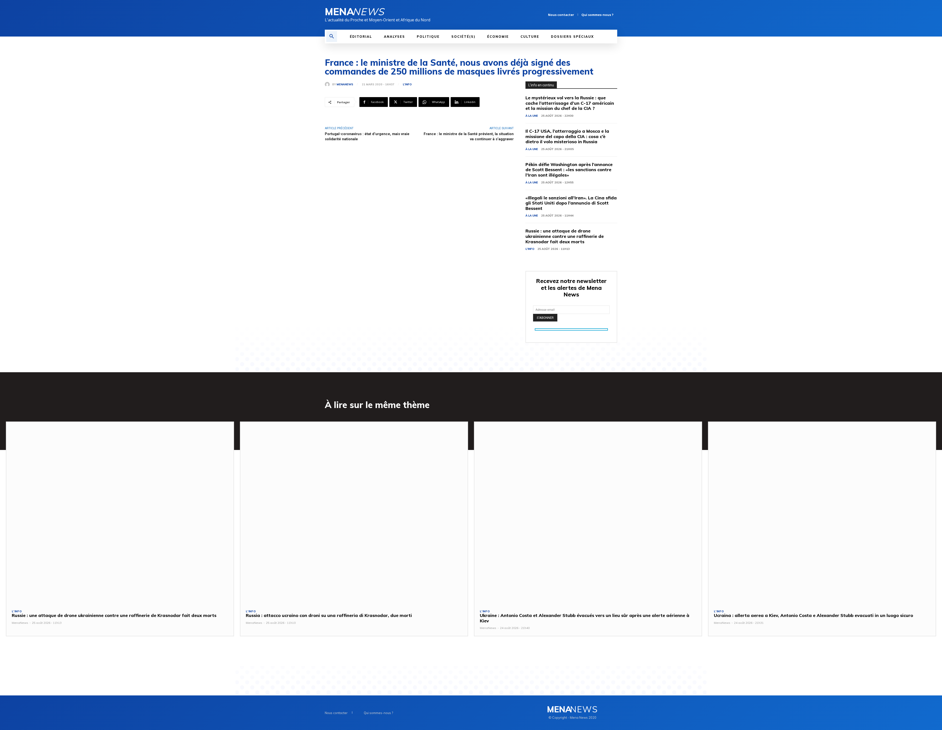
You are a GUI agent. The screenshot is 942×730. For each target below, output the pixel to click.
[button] (331, 36)
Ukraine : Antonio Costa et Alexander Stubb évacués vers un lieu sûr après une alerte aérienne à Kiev (584, 618)
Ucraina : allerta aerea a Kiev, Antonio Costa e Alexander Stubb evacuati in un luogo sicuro (813, 615)
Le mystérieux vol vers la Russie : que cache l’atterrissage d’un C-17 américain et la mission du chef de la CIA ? (569, 103)
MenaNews (345, 84)
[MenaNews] (328, 84)
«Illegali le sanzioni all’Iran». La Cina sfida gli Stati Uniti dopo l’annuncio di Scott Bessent (571, 203)
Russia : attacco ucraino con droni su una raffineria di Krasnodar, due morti (329, 615)
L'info (407, 84)
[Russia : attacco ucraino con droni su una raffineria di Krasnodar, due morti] (354, 513)
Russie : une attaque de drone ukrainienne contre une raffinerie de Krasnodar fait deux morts (564, 236)
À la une (531, 115)
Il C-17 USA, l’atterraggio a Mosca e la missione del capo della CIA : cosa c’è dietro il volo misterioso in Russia (567, 136)
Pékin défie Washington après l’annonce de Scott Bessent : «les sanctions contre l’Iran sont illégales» (569, 170)
